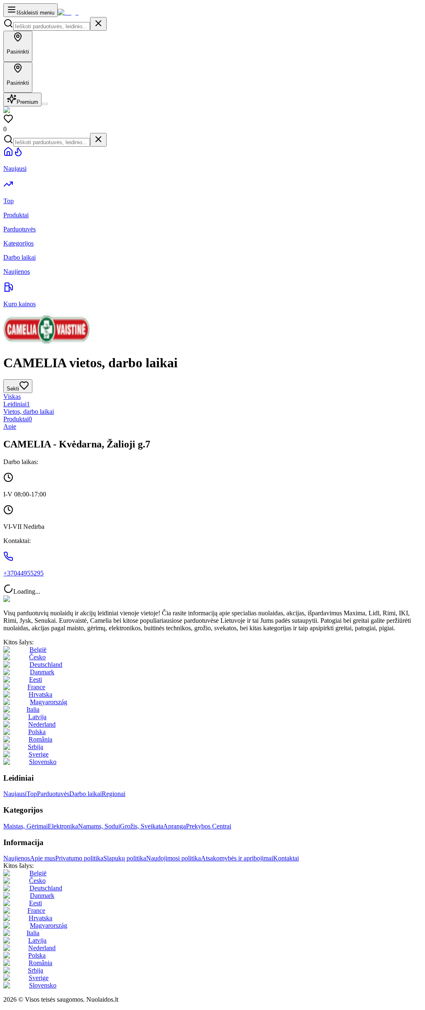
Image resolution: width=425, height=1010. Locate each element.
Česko (37, 657)
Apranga (174, 826)
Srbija (35, 746)
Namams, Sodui (99, 826)
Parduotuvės (53, 793)
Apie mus (42, 858)
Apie (9, 426)
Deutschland (45, 664)
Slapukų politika (124, 858)
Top (32, 793)
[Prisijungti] (45, 104)
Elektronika (63, 826)
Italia (33, 709)
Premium (27, 102)
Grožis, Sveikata (141, 826)
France (36, 687)
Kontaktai (286, 858)
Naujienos (16, 858)
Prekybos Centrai (208, 826)
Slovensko (42, 761)
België (37, 649)
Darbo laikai (85, 793)
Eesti (35, 679)
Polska (37, 731)
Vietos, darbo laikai (28, 411)
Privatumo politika (79, 858)
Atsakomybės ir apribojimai (237, 858)
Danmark (42, 672)
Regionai (113, 793)
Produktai (17, 419)
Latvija (37, 716)
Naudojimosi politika (173, 858)
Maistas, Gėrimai (25, 826)
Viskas (12, 396)
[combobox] (51, 26)
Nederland (42, 724)
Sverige (39, 754)
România (40, 739)
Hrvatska (40, 694)
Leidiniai (16, 404)
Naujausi (15, 793)
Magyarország (48, 701)
